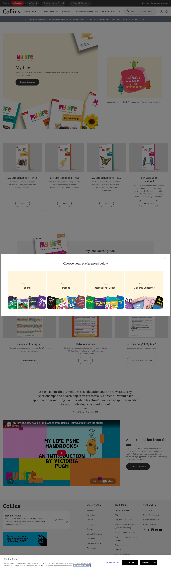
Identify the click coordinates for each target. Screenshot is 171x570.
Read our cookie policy (81, 566)
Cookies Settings (112, 562)
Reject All (130, 562)
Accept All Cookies (148, 562)
